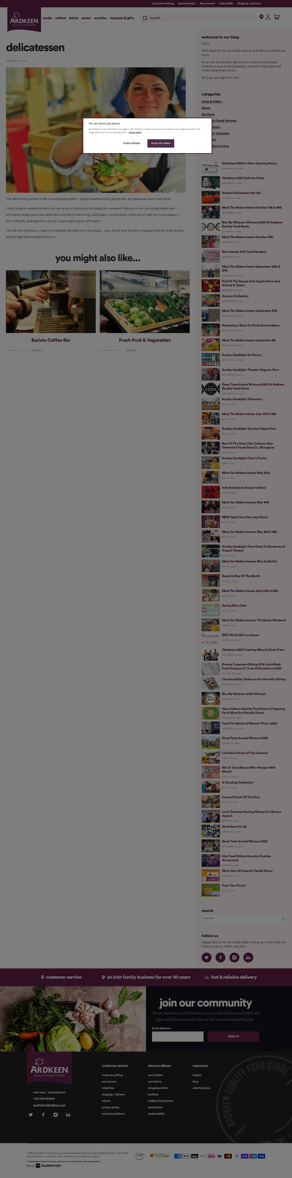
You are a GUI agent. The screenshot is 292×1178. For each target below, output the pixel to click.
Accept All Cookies (160, 143)
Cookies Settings (131, 143)
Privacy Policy (135, 132)
